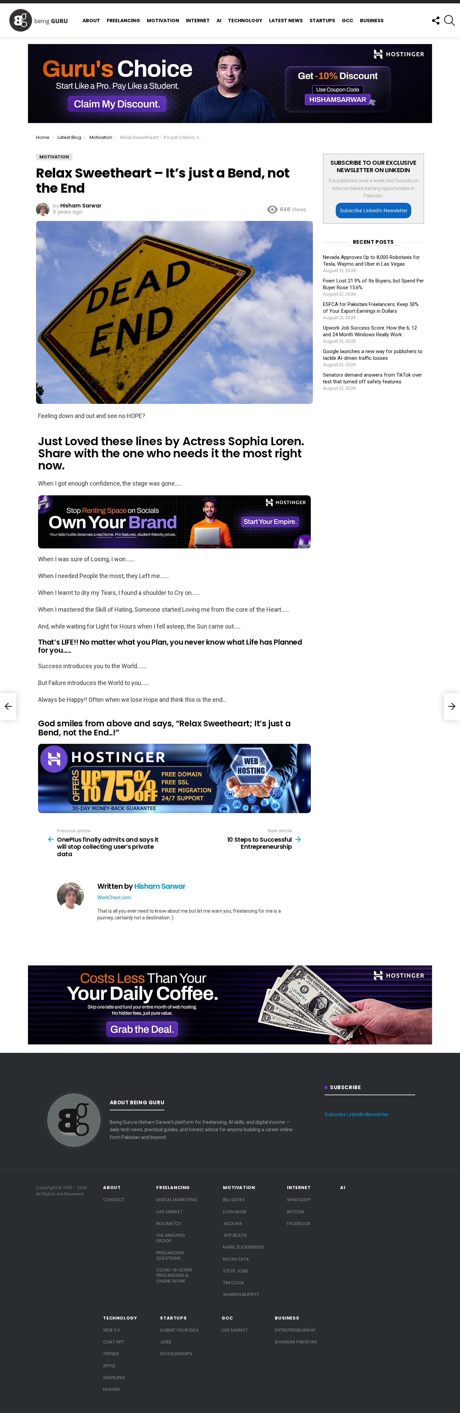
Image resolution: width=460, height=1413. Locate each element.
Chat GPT (113, 1342)
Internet (198, 20)
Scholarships (176, 1353)
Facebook (298, 1223)
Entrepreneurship (295, 1330)
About (91, 20)
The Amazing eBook (170, 1238)
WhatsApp (299, 1199)
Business (372, 20)
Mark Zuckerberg (243, 1247)
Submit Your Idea (179, 1330)
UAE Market (169, 1212)
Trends (111, 1353)
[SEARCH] (449, 20)
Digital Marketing (176, 1199)
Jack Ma (232, 1223)
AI (219, 20)
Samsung (114, 1377)
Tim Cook (233, 1283)
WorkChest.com (114, 897)
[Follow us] (435, 20)
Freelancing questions (170, 1255)
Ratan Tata (236, 1259)
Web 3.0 (111, 1330)
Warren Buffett (241, 1294)
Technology (245, 20)
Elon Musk (235, 1212)
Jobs (165, 1342)
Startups (322, 20)
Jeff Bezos (235, 1235)
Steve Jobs (235, 1271)
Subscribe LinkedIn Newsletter (373, 210)
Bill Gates (234, 1199)
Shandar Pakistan (296, 1342)
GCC (347, 20)
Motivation (163, 20)
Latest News (286, 20)
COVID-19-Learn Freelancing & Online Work (174, 1275)
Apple (109, 1366)
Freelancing (123, 20)
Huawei (111, 1389)
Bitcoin (295, 1212)
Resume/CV (169, 1223)
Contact (113, 1199)
